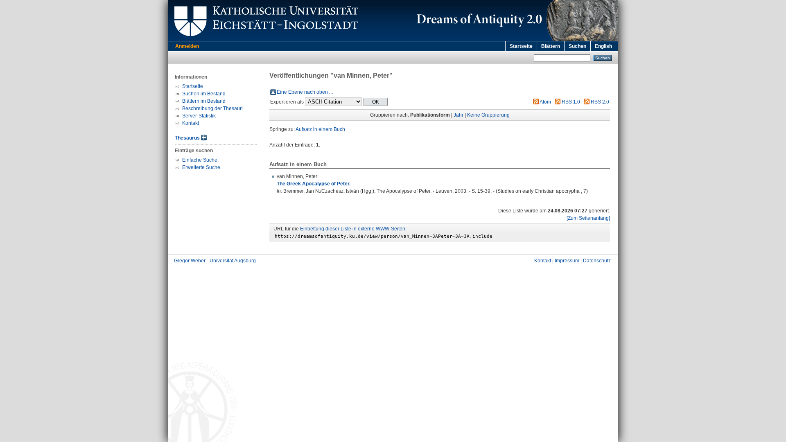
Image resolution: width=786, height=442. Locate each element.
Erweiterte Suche (201, 167)
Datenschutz (597, 261)
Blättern (550, 46)
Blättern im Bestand (204, 101)
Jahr (458, 115)
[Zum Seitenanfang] (588, 218)
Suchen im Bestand (204, 94)
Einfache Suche (199, 160)
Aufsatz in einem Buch (320, 129)
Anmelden (187, 46)
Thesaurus (187, 138)
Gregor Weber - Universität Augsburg (215, 261)
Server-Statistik (199, 116)
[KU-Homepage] (265, 39)
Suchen (577, 46)
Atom (545, 102)
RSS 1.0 (571, 102)
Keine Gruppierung (488, 115)
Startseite (521, 46)
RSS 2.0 (600, 102)
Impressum (567, 261)
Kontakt (190, 123)
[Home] (515, 39)
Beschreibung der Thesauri (212, 108)
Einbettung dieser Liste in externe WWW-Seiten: (353, 229)
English (603, 46)
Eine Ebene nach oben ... (305, 92)
